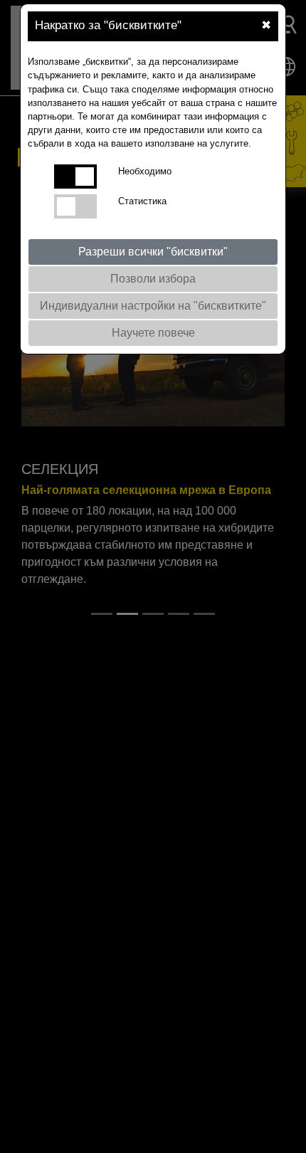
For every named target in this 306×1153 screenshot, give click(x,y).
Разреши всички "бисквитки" (153, 252)
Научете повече (153, 333)
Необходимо (145, 171)
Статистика (142, 201)
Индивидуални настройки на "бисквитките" (153, 306)
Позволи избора (153, 279)
